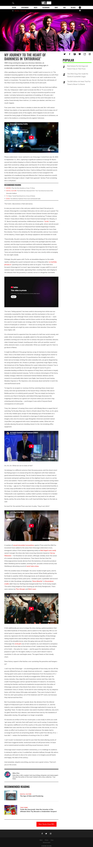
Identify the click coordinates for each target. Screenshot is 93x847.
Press (52, 840)
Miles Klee (17, 10)
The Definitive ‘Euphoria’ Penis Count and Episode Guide (23, 198)
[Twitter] (64, 54)
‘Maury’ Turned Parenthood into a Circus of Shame (20, 196)
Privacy (46, 840)
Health (35, 7)
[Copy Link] (84, 54)
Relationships (46, 7)
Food (64, 7)
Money (56, 7)
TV (12, 10)
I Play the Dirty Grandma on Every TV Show (20, 188)
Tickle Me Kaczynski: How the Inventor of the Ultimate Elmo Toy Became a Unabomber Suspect (38, 810)
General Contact (46, 842)
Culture (14, 7)
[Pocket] (79, 54)
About (41, 840)
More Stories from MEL (46, 824)
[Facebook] (69, 54)
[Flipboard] (74, 54)
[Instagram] (89, 54)
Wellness (73, 7)
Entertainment (25, 7)
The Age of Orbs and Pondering (31, 796)
